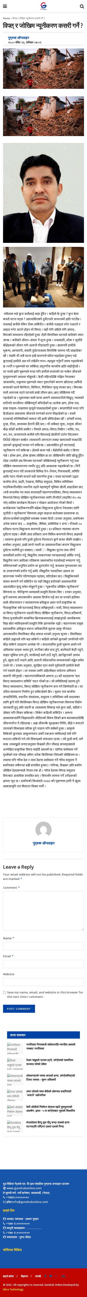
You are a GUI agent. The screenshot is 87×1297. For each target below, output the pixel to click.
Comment (11, 887)
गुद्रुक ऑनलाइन (18, 37)
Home (6, 18)
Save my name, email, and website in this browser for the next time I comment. (45, 994)
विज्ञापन (24, 1276)
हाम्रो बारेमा (8, 1276)
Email (8, 956)
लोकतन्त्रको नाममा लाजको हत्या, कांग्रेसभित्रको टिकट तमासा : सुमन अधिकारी (50, 1077)
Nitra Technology (13, 1289)
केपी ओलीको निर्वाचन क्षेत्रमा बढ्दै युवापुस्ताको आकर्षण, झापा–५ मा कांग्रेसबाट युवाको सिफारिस (50, 1109)
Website (8, 974)
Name (8, 938)
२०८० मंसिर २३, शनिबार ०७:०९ (23, 42)
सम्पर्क (38, 1276)
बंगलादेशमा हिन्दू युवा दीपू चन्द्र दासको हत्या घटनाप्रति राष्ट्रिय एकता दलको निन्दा (47, 1124)
